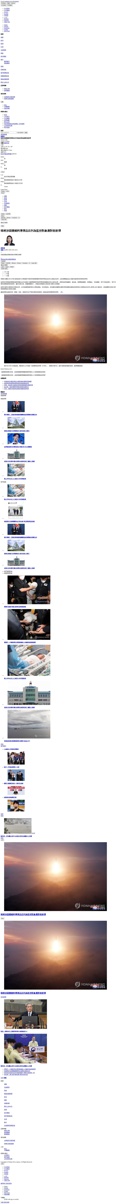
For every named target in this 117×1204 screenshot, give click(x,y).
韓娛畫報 (7, 63)
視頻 (2, 66)
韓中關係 (3, 56)
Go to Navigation (14, 1)
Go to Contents (5, 1)
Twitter (6, 29)
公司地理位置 (8, 125)
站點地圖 (7, 108)
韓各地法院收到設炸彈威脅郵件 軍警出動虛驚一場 (19, 1073)
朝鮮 (2, 53)
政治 (2, 40)
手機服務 (7, 106)
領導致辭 (7, 120)
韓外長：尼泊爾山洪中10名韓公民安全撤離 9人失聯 (16, 836)
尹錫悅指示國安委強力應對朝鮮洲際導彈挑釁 (18, 381)
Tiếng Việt (7, 1180)
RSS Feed (7, 31)
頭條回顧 (3, 69)
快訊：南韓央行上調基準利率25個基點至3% (14, 1031)
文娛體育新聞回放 (9, 1125)
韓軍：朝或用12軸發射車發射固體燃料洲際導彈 (18, 385)
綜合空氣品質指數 (6, 154)
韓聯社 (3, 136)
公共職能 (7, 118)
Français (6, 1179)
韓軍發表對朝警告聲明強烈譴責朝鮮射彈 (16, 383)
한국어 (6, 1170)
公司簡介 (7, 116)
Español (6, 1177)
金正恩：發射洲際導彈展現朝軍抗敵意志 (16, 387)
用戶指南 (7, 127)
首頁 (5, 115)
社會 (2, 47)
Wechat (6, 26)
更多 (2, 744)
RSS (5, 105)
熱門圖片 (3, 746)
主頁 (2, 1078)
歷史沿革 (7, 122)
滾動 (2, 37)
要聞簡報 (7, 1134)
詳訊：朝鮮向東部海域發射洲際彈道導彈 (16, 388)
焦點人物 (7, 88)
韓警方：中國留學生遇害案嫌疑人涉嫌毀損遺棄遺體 (20, 1069)
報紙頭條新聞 (5, 79)
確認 (2, 226)
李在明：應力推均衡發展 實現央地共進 (16, 1074)
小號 (7, 272)
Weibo (6, 25)
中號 (7, 274)
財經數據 (7, 90)
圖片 (2, 59)
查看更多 (6, 143)
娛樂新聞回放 (5, 76)
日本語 (6, 1174)
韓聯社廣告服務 (9, 98)
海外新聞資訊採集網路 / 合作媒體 (14, 124)
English (6, 1172)
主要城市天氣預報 (9, 97)
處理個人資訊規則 (6, 1183)
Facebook (6, 28)
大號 (7, 275)
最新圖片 (7, 61)
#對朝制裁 (4, 134)
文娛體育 (3, 50)
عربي (5, 1176)
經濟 (2, 43)
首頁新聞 (3, 997)
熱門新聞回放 (5, 73)
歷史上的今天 (5, 82)
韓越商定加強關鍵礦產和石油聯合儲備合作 (17, 1071)
